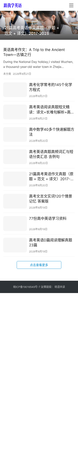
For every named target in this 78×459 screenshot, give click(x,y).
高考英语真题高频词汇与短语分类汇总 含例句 (51, 154)
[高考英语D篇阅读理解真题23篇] (15, 245)
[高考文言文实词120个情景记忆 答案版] (15, 201)
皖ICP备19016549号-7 (26, 286)
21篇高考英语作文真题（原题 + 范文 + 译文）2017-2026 (31, 31)
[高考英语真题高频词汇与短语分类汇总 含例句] (15, 156)
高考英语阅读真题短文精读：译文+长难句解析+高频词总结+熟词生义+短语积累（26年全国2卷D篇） (51, 110)
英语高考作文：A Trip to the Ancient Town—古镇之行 (34, 52)
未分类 (7, 73)
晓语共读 (60, 286)
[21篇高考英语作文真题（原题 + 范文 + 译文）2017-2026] (15, 179)
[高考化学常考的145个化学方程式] (15, 89)
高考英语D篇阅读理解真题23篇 (50, 242)
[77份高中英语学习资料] (15, 223)
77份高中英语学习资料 (48, 218)
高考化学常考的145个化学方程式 (50, 87)
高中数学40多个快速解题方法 (51, 132)
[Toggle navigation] (71, 5)
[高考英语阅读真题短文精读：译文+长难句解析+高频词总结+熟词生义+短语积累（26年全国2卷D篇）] (15, 112)
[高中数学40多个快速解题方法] (15, 134)
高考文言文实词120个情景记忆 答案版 (50, 198)
